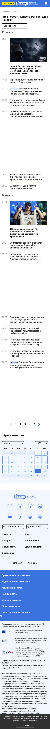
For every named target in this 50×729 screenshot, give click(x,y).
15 (38, 462)
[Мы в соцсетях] (10, 507)
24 (5, 471)
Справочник (8, 553)
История (6, 540)
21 (31, 467)
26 (18, 471)
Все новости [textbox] (10, 26)
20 (25, 467)
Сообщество (32, 540)
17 (5, 467)
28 (31, 471)
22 (38, 467)
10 (5, 462)
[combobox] (14, 25)
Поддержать (8, 4)
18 (12, 467)
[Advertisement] (25, 144)
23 (44, 467)
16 (44, 462)
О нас (28, 534)
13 (25, 462)
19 (18, 467)
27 (25, 471)
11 (12, 462)
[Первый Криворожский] (27, 3)
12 (18, 462)
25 (12, 471)
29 (38, 471)
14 (31, 462)
